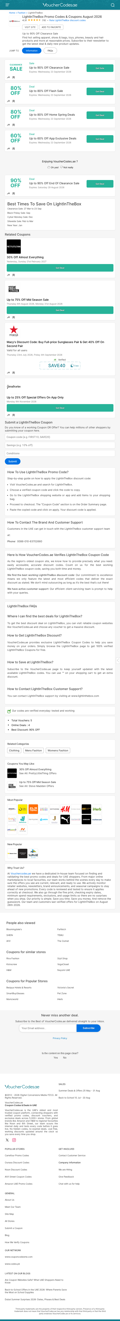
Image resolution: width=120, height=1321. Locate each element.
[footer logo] (31, 1087)
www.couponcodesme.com (18, 1256)
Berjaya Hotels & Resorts (18, 987)
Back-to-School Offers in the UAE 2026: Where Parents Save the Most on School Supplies (36, 1291)
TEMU (60, 935)
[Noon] (22, 809)
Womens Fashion (58, 750)
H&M (8, 970)
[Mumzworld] (75, 819)
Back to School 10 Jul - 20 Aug (74, 1097)
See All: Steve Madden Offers (36, 786)
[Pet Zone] (12, 830)
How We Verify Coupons (17, 1242)
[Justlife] (44, 819)
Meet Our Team (13, 1207)
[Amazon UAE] (12, 809)
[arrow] (118, 660)
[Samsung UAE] (86, 819)
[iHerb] (97, 809)
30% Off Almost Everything (25, 257)
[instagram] (14, 1140)
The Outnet (63, 941)
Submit (12, 461)
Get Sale (100, 68)
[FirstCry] (12, 819)
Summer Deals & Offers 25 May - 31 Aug (79, 1090)
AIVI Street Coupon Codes (18, 1176)
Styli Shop (62, 958)
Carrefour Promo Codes (17, 1155)
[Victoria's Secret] (75, 809)
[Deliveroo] (22, 819)
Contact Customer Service (72, 1155)
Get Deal (100, 91)
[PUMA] (65, 819)
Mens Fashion (33, 750)
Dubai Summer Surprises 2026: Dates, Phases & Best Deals (35, 1299)
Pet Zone (62, 993)
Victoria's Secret (65, 987)
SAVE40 (56, 365)
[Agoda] (44, 809)
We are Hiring (65, 1169)
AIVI (8, 941)
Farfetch (61, 929)
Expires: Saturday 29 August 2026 (46, 187)
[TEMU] (33, 809)
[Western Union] (12, 853)
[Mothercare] (97, 819)
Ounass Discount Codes (17, 1162)
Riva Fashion (12, 958)
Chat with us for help (69, 1183)
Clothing (14, 750)
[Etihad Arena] (22, 853)
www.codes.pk (12, 1263)
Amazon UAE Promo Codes (18, 1183)
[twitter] (7, 1140)
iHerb (60, 999)
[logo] (60, 5)
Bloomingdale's (14, 929)
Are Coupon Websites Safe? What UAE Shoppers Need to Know (34, 1281)
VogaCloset (63, 964)
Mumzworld (12, 999)
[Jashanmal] (54, 819)
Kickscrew (11, 964)
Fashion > (23, 12)
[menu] (8, 5)
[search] (112, 5)
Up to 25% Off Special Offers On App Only (35, 397)
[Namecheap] (22, 830)
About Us (9, 1199)
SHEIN (9, 935)
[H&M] (65, 809)
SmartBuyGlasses (15, 993)
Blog (7, 1235)
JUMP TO (14, 50)
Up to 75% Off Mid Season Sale (28, 299)
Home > (13, 12)
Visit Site (30, 27)
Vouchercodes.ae (21, 873)
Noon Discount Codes (16, 1169)
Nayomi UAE (63, 970)
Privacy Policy (60, 1038)
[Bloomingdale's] (33, 819)
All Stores (9, 1221)
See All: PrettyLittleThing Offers (37, 773)
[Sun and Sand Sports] (86, 809)
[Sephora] (54, 809)
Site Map (9, 1214)
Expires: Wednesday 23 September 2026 (50, 71)
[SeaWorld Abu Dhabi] (33, 853)
